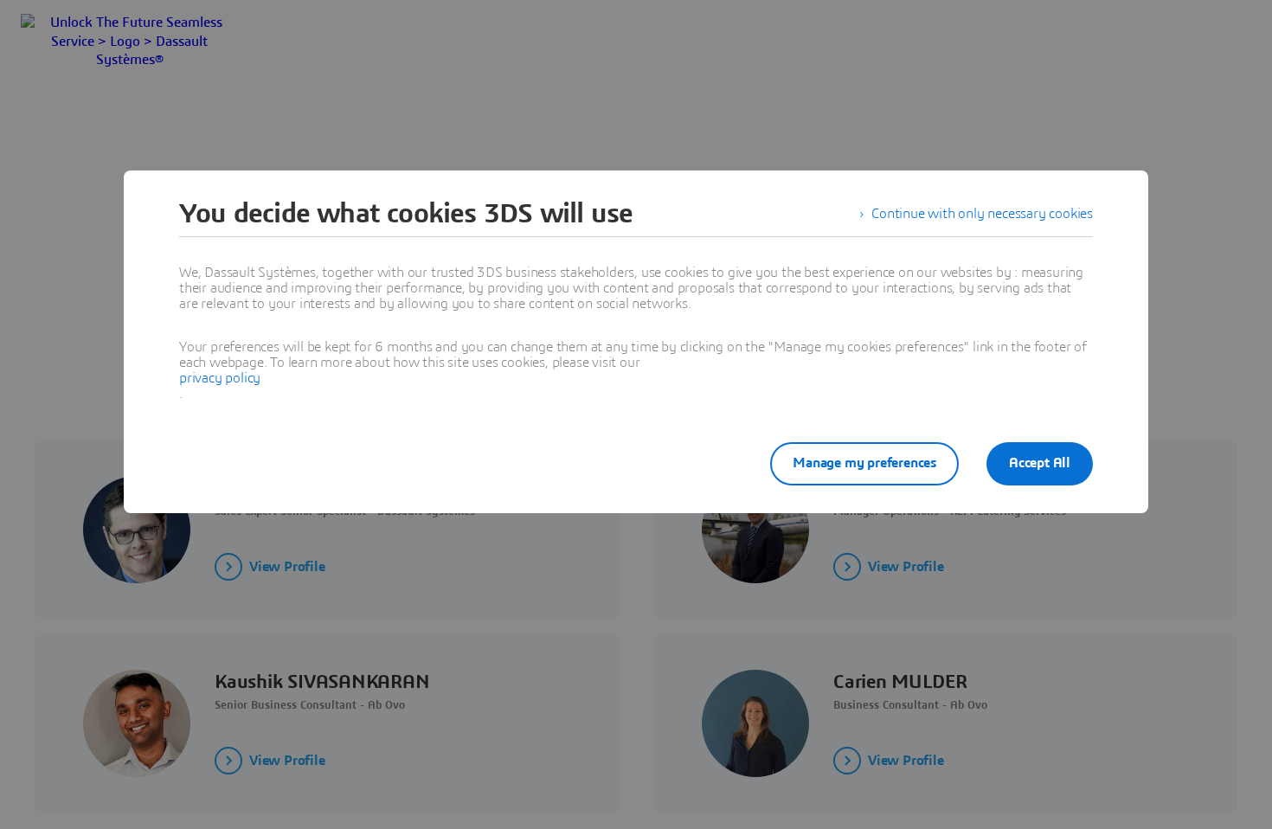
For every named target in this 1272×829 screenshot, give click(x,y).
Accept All (1039, 463)
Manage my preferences (864, 463)
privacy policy (219, 378)
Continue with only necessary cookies (982, 214)
